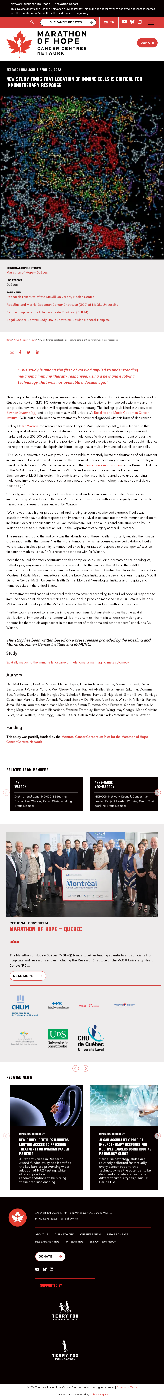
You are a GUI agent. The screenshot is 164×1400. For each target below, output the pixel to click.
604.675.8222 (48, 1218)
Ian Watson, (30, 426)
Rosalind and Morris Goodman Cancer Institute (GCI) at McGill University (62, 305)
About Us (41, 1234)
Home (9, 340)
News (33, 340)
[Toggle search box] (32, 22)
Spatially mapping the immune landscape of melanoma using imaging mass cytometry (68, 662)
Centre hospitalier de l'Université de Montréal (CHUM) (47, 312)
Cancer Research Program (103, 465)
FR (112, 22)
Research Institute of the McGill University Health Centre (50, 297)
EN (106, 22)
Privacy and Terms (126, 1387)
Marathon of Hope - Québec (27, 272)
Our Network (64, 1234)
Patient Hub (75, 1241)
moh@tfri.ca (71, 1219)
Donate (147, 43)
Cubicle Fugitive (99, 1394)
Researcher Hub (47, 1241)
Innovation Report (104, 1241)
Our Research (90, 1234)
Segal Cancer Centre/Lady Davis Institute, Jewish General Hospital (58, 320)
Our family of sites (66, 22)
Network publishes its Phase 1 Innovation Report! (45, 4)
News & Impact (21, 340)
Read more (23, 976)
